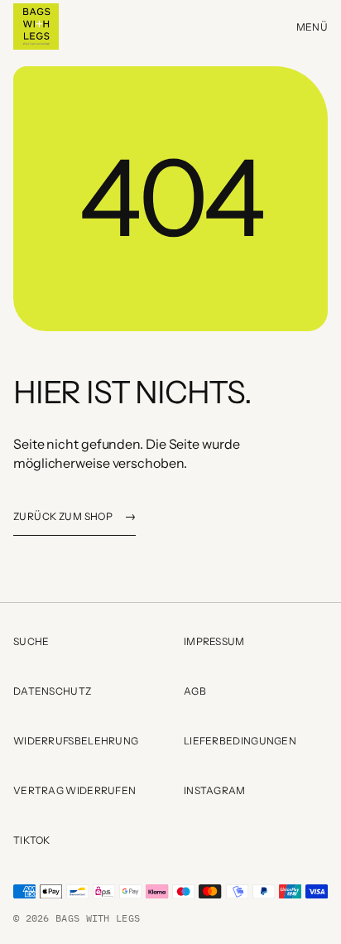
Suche (31, 641)
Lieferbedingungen (240, 740)
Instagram (256, 793)
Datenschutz (52, 691)
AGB (195, 691)
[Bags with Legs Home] (36, 26)
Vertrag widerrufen (74, 790)
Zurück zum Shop (74, 515)
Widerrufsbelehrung (75, 740)
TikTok (85, 843)
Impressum (214, 641)
